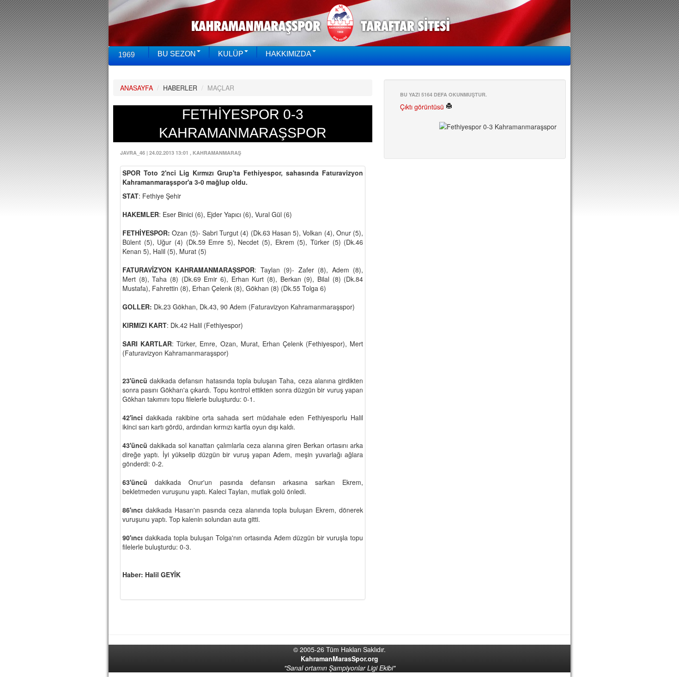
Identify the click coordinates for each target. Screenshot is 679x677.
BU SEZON (177, 54)
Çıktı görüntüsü (423, 106)
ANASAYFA (136, 87)
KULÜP (230, 54)
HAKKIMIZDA (288, 54)
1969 (126, 55)
